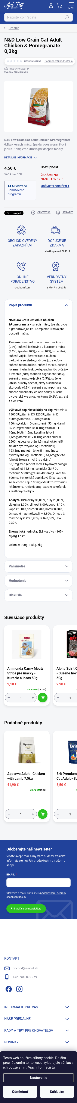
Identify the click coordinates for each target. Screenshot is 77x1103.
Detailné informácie (18, 157)
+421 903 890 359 (25, 977)
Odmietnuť (20, 1092)
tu (53, 1067)
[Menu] (71, 5)
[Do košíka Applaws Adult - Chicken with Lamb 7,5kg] (42, 814)
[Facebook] (8, 988)
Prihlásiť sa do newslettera (26, 908)
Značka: (16, 72)
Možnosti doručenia (55, 186)
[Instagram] (18, 988)
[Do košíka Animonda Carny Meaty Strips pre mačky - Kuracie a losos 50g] (42, 697)
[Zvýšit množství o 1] (33, 697)
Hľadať (67, 17)
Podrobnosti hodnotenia (58, 61)
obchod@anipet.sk (25, 968)
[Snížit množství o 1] (8, 697)
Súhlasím (57, 1092)
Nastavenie (38, 1078)
